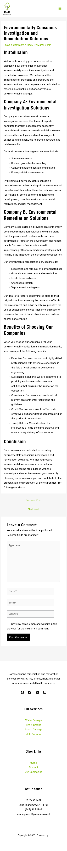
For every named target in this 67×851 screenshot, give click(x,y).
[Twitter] (29, 692)
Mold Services (33, 734)
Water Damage (33, 720)
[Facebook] (22, 692)
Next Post (33, 509)
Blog (29, 44)
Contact (33, 767)
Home (33, 762)
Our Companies (33, 771)
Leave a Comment (14, 44)
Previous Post (33, 500)
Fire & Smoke (33, 724)
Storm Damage (33, 729)
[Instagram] (37, 692)
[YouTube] (45, 692)
